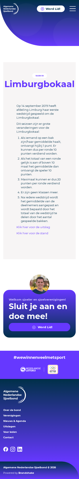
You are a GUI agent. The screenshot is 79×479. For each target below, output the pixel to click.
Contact (8, 437)
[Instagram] (13, 449)
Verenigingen (12, 415)
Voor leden (10, 431)
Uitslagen (9, 426)
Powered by (18, 472)
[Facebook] (6, 449)
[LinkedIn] (20, 449)
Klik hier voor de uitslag (33, 227)
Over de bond (12, 410)
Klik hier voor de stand (32, 233)
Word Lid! (53, 9)
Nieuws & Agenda (14, 421)
